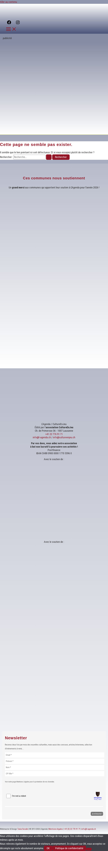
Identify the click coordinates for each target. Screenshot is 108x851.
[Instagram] (18, 23)
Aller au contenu (8, 1)
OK (48, 848)
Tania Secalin (22, 829)
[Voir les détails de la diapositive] (56, 129)
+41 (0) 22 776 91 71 (72, 829)
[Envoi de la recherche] (49, 157)
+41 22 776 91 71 (54, 434)
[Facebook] (9, 23)
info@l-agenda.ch (42, 437)
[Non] (89, 849)
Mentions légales (56, 829)
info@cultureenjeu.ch (64, 437)
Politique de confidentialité (69, 848)
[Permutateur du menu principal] (11, 29)
